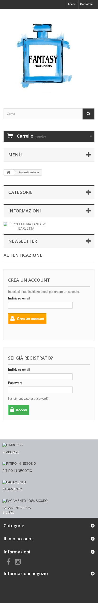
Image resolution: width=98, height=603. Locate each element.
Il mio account (18, 538)
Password (15, 383)
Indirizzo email (19, 298)
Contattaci (86, 4)
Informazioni (24, 211)
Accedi (72, 4)
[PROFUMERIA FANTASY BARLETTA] (26, 226)
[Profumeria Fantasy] (49, 54)
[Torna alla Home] (8, 172)
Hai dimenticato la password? (28, 398)
